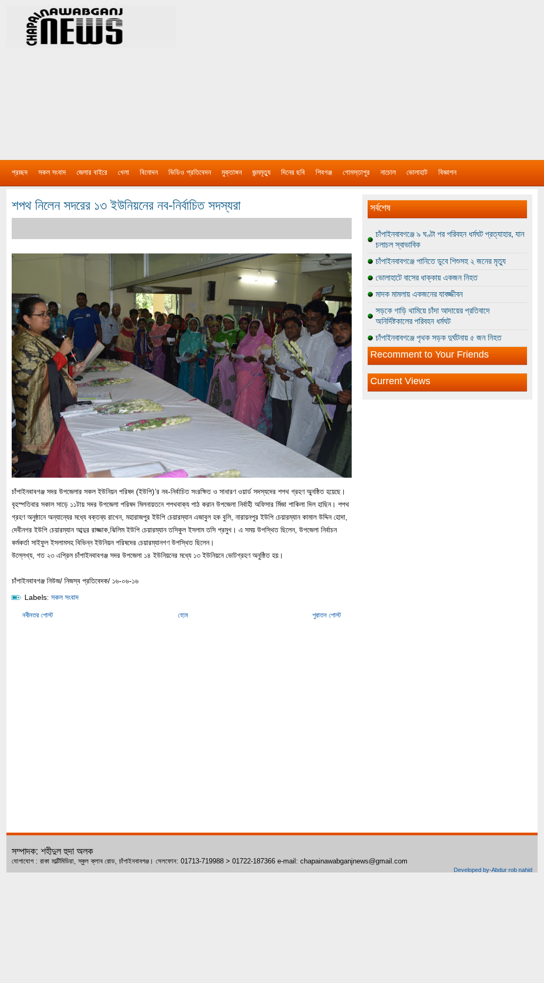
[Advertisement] (384, 74)
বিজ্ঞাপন (447, 172)
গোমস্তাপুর (356, 172)
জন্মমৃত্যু (261, 172)
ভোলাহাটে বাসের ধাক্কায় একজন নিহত (427, 277)
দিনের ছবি (293, 172)
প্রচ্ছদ (20, 172)
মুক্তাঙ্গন (232, 172)
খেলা (123, 172)
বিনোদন (149, 172)
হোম (183, 615)
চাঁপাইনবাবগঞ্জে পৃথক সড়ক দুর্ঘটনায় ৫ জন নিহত (439, 337)
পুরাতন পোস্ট (326, 615)
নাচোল (388, 172)
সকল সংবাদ (52, 172)
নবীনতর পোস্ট (37, 615)
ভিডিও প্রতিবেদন (189, 172)
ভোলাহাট (417, 172)
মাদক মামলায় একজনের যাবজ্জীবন (419, 294)
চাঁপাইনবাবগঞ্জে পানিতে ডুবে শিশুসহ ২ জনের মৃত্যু (441, 261)
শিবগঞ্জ (324, 172)
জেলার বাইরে (91, 172)
